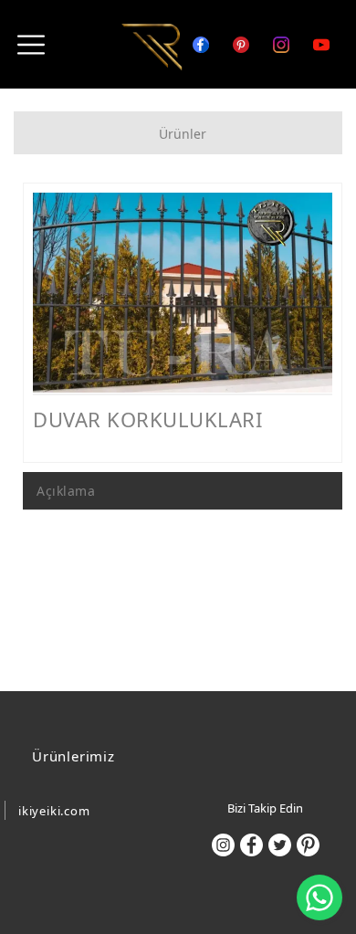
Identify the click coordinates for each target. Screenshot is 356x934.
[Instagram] (273, 42)
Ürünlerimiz (73, 756)
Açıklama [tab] (66, 490)
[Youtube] (313, 42)
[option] (182, 293)
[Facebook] (251, 845)
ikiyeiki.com (54, 811)
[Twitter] (279, 845)
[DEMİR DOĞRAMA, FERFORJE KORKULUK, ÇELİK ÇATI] (152, 46)
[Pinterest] (308, 845)
